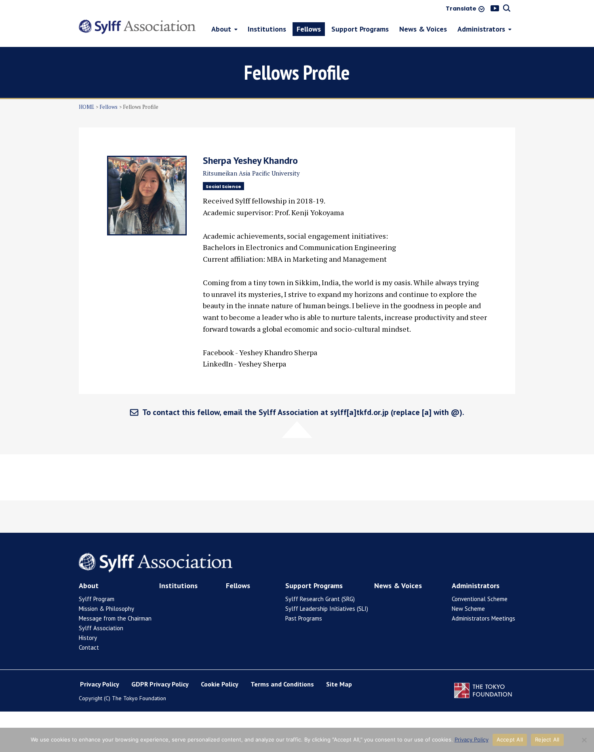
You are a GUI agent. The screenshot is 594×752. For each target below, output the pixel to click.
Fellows (108, 106)
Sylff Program (96, 599)
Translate (461, 9)
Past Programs (303, 618)
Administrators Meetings (483, 618)
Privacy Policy (99, 684)
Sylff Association (101, 628)
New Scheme (468, 608)
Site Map (339, 684)
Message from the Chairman (115, 618)
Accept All (510, 739)
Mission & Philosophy (106, 608)
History (88, 638)
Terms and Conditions (282, 684)
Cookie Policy (219, 684)
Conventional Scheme (480, 599)
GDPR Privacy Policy (160, 684)
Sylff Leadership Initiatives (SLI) (326, 608)
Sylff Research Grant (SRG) (320, 599)
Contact (89, 647)
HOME (86, 106)
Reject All (547, 739)
